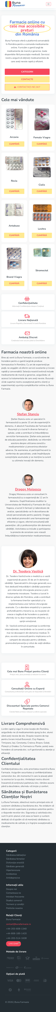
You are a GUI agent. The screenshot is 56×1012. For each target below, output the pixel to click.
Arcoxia (14, 137)
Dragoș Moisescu (28, 489)
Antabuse (14, 225)
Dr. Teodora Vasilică (28, 571)
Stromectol (41, 270)
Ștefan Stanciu (28, 414)
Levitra (42, 229)
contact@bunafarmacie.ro (18, 924)
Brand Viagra (14, 277)
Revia (14, 181)
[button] (27, 87)
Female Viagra (41, 137)
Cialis (42, 185)
